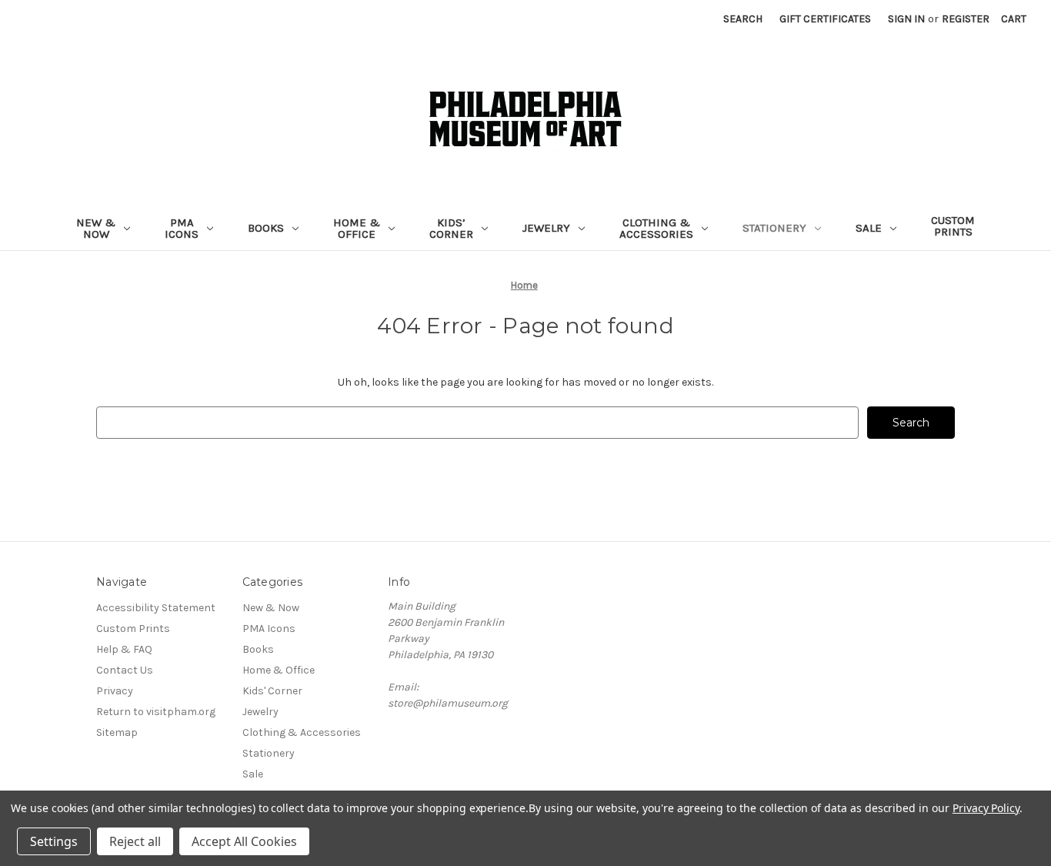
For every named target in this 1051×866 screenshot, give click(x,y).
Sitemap (117, 732)
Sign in (906, 18)
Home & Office (356, 228)
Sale (869, 228)
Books (266, 228)
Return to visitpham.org (155, 711)
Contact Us (124, 670)
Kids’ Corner (451, 228)
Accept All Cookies (244, 841)
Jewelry (546, 228)
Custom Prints (953, 226)
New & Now (95, 228)
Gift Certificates (825, 18)
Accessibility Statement (155, 607)
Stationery (774, 228)
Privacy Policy (986, 808)
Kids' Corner (272, 690)
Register (965, 18)
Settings (54, 841)
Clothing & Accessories (656, 228)
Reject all (135, 841)
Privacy (114, 690)
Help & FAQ (124, 649)
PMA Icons (182, 228)
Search (742, 18)
